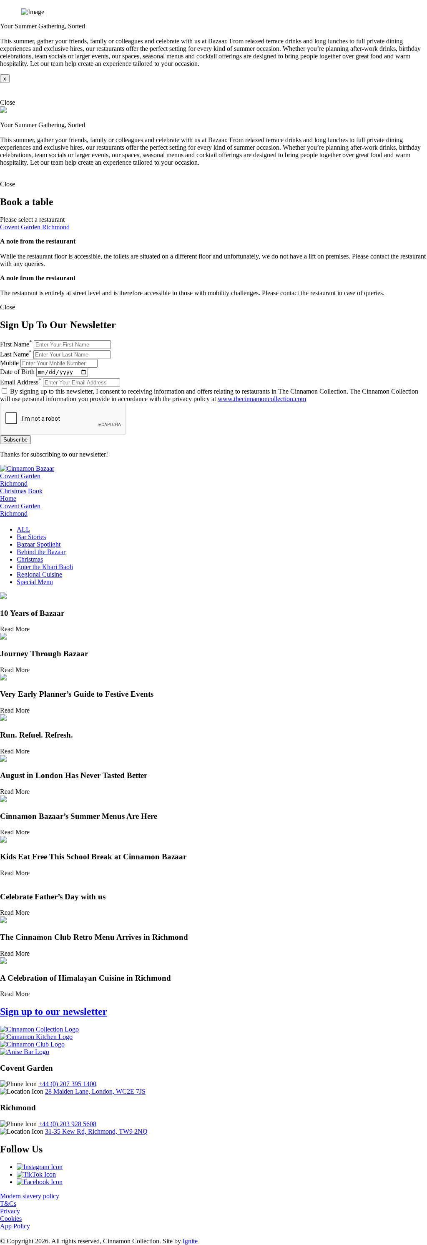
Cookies (11, 1218)
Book (35, 490)
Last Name (16, 354)
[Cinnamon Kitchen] (36, 1036)
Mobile (9, 362)
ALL (23, 529)
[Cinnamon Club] (32, 1044)
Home (8, 498)
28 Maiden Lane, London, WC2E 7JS (95, 1091)
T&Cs (8, 1203)
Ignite (190, 1241)
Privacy (10, 1211)
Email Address (20, 382)
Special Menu (35, 581)
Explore (10, 90)
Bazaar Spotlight (38, 544)
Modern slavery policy (29, 1196)
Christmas (13, 490)
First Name (16, 344)
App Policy (15, 1226)
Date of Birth (17, 371)
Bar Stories (31, 536)
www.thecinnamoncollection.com (262, 398)
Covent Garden (20, 227)
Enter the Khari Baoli (45, 566)
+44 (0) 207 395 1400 (67, 1083)
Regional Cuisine (39, 574)
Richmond (56, 227)
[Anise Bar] (24, 1051)
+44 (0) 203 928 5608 (67, 1123)
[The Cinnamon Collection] (39, 1029)
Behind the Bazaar (41, 551)
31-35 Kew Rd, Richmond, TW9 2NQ (96, 1131)
